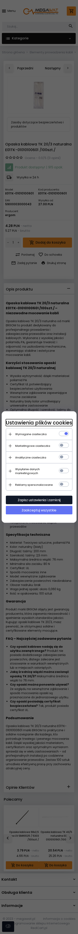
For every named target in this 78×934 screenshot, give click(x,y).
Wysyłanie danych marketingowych (27, 471)
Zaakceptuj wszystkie (39, 510)
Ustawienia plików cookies (39, 423)
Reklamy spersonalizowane (34, 485)
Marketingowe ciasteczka (32, 446)
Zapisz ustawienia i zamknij (39, 500)
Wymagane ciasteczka (31, 434)
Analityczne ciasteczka (30, 457)
